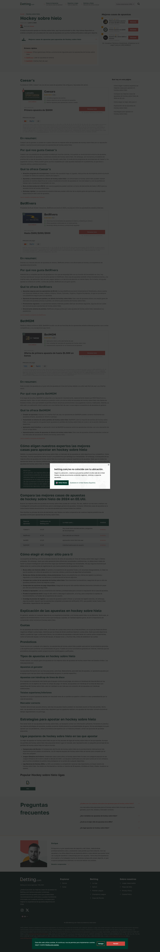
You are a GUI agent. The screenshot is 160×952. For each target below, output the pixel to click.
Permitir (115, 943)
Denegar (101, 943)
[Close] (108, 464)
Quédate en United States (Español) (82, 483)
